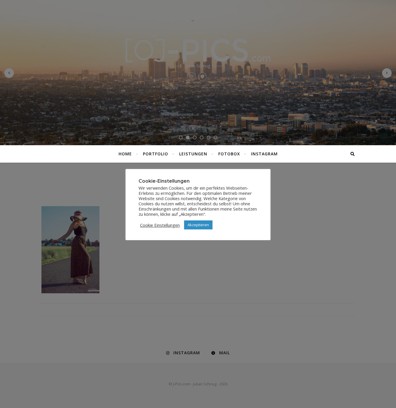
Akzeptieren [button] (198, 224)
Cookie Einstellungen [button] (160, 225)
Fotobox (229, 154)
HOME (125, 154)
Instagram (264, 154)
